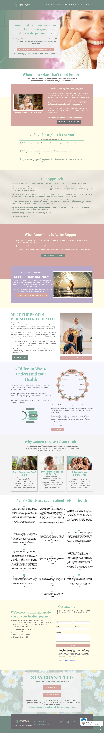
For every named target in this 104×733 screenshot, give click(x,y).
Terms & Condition (27, 725)
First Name (58, 620)
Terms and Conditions (64, 660)
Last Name (76, 620)
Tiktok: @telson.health (20, 637)
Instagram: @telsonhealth (22, 632)
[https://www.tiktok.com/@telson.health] (73, 722)
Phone (75, 626)
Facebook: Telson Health (21, 634)
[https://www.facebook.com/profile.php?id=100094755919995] (61, 722)
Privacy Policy (73, 660)
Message (58, 632)
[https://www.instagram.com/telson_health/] (67, 722)
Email (57, 626)
